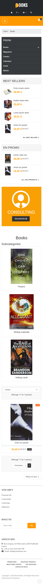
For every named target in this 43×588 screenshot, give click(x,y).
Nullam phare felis (20, 101)
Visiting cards (21, 377)
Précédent (18, 465)
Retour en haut (33, 477)
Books (5, 47)
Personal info (6, 495)
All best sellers (31, 137)
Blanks (6, 70)
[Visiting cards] (21, 357)
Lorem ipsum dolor (21, 113)
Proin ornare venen (21, 88)
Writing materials (21, 332)
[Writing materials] (21, 311)
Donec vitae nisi (20, 155)
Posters (21, 286)
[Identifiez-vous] (11, 12)
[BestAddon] (21, 206)
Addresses (5, 507)
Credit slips (6, 503)
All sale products (31, 180)
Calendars (7, 61)
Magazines (7, 52)
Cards (5, 66)
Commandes (6, 499)
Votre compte (7, 489)
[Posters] (21, 266)
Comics (6, 56)
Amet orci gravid (20, 125)
